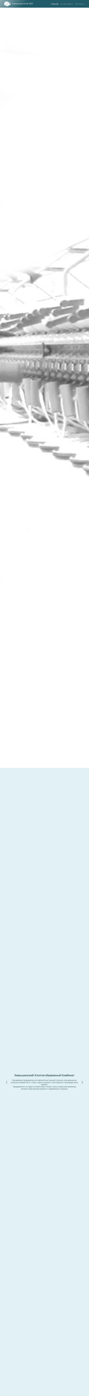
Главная (54, 4)
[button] (6, 1082)
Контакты (79, 4)
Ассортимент (66, 4)
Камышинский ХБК (22, 3)
